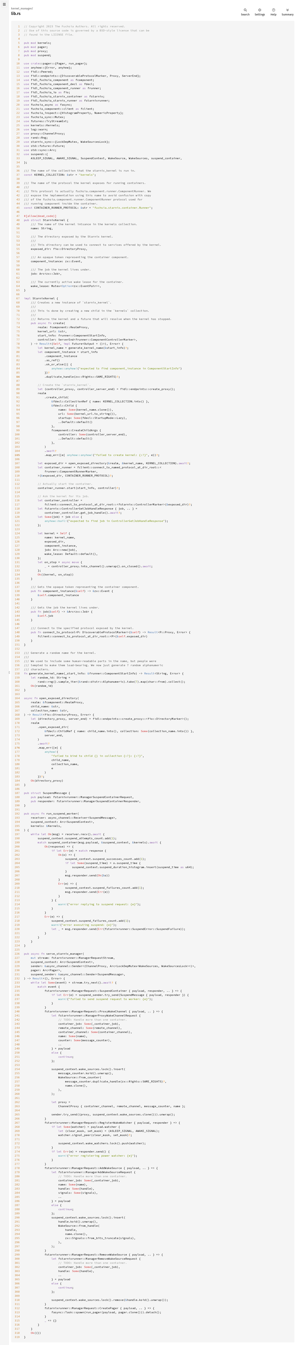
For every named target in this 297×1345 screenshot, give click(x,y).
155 (17, 661)
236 (17, 995)
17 (18, 92)
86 (18, 376)
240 (17, 1011)
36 (18, 170)
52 (18, 236)
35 (18, 166)
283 (17, 1188)
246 (17, 1036)
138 (17, 591)
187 (17, 793)
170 (17, 723)
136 (17, 582)
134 (17, 574)
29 (18, 141)
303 (17, 1271)
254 (17, 1069)
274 (17, 1151)
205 (17, 867)
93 (18, 405)
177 (17, 751)
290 (17, 1217)
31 (18, 150)
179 (17, 760)
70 (18, 310)
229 (17, 966)
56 (18, 253)
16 (18, 88)
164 (17, 698)
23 (18, 117)
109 (17, 471)
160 (17, 681)
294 (17, 1234)
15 (18, 84)
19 (18, 100)
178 (17, 756)
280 (17, 1176)
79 (18, 347)
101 (17, 438)
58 (18, 261)
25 (18, 125)
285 (17, 1197)
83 (18, 364)
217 (17, 916)
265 (17, 1114)
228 (17, 962)
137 (17, 587)
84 (18, 368)
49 (18, 224)
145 (17, 619)
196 (17, 830)
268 (17, 1126)
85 (18, 372)
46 (18, 211)
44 (18, 203)
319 (17, 1337)
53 (18, 240)
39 (18, 183)
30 (18, 146)
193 (17, 817)
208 (17, 879)
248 (17, 1044)
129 (17, 554)
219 (17, 924)
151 (17, 644)
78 (18, 343)
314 (17, 1316)
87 (18, 380)
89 (18, 389)
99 (18, 430)
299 (17, 1254)
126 (17, 541)
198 (17, 838)
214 (17, 904)
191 (17, 809)
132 (17, 566)
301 (17, 1262)
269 (17, 1131)
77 (18, 339)
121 (17, 521)
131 (17, 562)
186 (17, 788)
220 (17, 929)
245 (17, 1032)
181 (17, 768)
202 (17, 854)
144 (17, 615)
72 (18, 319)
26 (18, 129)
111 (17, 479)
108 (17, 467)
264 (17, 1110)
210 (17, 887)
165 (17, 702)
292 (17, 1225)
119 (17, 512)
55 (18, 249)
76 (18, 335)
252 (17, 1061)
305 (17, 1279)
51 (18, 232)
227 (17, 957)
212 (17, 896)
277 (17, 1164)
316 (17, 1324)
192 (17, 813)
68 (18, 302)
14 (18, 80)
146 (17, 624)
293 (17, 1229)
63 (18, 282)
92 (18, 401)
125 (17, 537)
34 (18, 162)
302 (17, 1267)
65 (18, 290)
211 (17, 892)
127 (17, 545)
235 (17, 990)
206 (17, 871)
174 (17, 739)
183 (17, 776)
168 (17, 714)
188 (17, 797)
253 (17, 1065)
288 (17, 1209)
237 (17, 999)
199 (17, 842)
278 (17, 1168)
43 (18, 199)
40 (18, 187)
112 (17, 483)
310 (17, 1300)
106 (17, 459)
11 (18, 67)
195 (17, 826)
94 (18, 409)
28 (18, 137)
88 (18, 385)
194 (17, 821)
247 (17, 1040)
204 (17, 863)
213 (17, 900)
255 (17, 1073)
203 (17, 859)
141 (17, 603)
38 (18, 178)
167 (17, 710)
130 (17, 558)
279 (17, 1172)
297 (17, 1246)
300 (17, 1258)
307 (17, 1287)
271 (17, 1139)
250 (17, 1052)
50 (18, 228)
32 (18, 154)
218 (17, 920)
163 (17, 694)
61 (18, 273)
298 (17, 1250)
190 (17, 805)
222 (17, 937)
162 (17, 690)
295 (17, 1238)
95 (18, 413)
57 (18, 257)
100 (17, 434)
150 (17, 640)
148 (17, 632)
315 (17, 1320)
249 (17, 1048)
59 (18, 265)
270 (17, 1135)
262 (17, 1102)
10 (18, 63)
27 (18, 133)
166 (17, 706)
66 (18, 294)
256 (17, 1077)
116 (17, 500)
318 (17, 1333)
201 (17, 850)
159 (17, 677)
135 (17, 578)
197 (17, 834)
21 (18, 108)
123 (17, 529)
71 (18, 315)
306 (17, 1283)
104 (17, 451)
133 (17, 570)
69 (18, 306)
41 (18, 191)
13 (18, 75)
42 (18, 195)
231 (17, 974)
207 (17, 875)
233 (17, 982)
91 (18, 397)
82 (18, 360)
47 (18, 216)
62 (18, 277)
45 (18, 207)
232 (17, 978)
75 (18, 331)
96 (18, 418)
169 (17, 718)
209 (17, 883)
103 (17, 446)
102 (17, 442)
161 (17, 685)
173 (17, 735)
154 (17, 657)
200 (17, 846)
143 (17, 611)
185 (17, 784)
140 (17, 599)
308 (17, 1291)
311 (17, 1304)
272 (17, 1143)
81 (18, 356)
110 (17, 475)
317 (17, 1328)
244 (17, 1028)
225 (17, 949)
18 (18, 96)
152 (17, 648)
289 (17, 1213)
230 (17, 970)
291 (17, 1221)
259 (17, 1089)
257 (17, 1081)
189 (17, 801)
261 (17, 1098)
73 (18, 323)
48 (18, 220)
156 (17, 665)
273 (17, 1147)
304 (17, 1275)
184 (17, 780)
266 (17, 1118)
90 (18, 393)
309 (17, 1295)
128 (17, 549)
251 (17, 1056)
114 (17, 492)
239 (17, 1007)
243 (17, 1023)
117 (17, 504)
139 (17, 595)
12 (18, 71)
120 (17, 516)
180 (17, 764)
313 (17, 1312)
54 (18, 244)
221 (17, 933)
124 (17, 533)
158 (17, 673)
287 (17, 1205)
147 (17, 628)
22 (18, 113)
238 (17, 1003)
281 (17, 1180)
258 (17, 1085)
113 (17, 488)
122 (17, 525)
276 (17, 1159)
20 (18, 104)
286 (17, 1201)
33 (18, 158)
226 (17, 953)
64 (18, 286)
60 (18, 269)
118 (17, 508)
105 (17, 455)
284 (17, 1192)
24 (18, 121)
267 (17, 1122)
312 (17, 1308)
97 (18, 422)
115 (17, 496)
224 (17, 945)
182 (17, 772)
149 (17, 636)
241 (17, 1015)
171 (17, 727)
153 (17, 652)
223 (17, 941)
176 (17, 747)
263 (17, 1106)
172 (17, 731)
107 (17, 463)
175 (17, 743)
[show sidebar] (4, 4)
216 (17, 912)
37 (18, 174)
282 (17, 1184)
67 (18, 298)
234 (17, 986)
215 (17, 908)
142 (17, 607)
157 (17, 669)
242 (17, 1019)
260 (17, 1093)
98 (18, 426)
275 (17, 1155)
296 (17, 1242)
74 (18, 327)
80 (18, 352)
